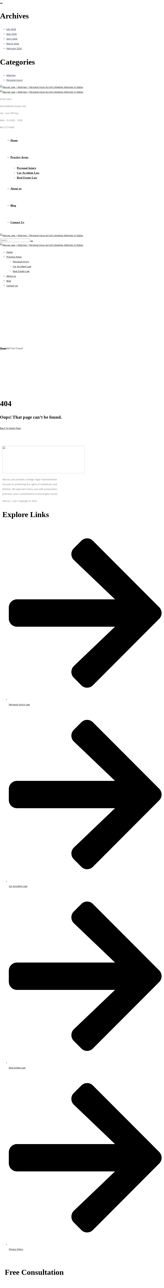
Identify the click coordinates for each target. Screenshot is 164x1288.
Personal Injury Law (19, 704)
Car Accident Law (28, 172)
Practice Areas (19, 157)
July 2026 (11, 29)
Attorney (11, 75)
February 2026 (14, 48)
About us (16, 188)
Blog (13, 205)
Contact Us (17, 222)
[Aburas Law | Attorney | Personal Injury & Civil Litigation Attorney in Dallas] (41, 87)
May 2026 (11, 34)
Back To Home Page (10, 428)
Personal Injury (14, 80)
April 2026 (11, 38)
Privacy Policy (16, 1249)
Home (14, 140)
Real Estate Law (27, 177)
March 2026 (12, 43)
